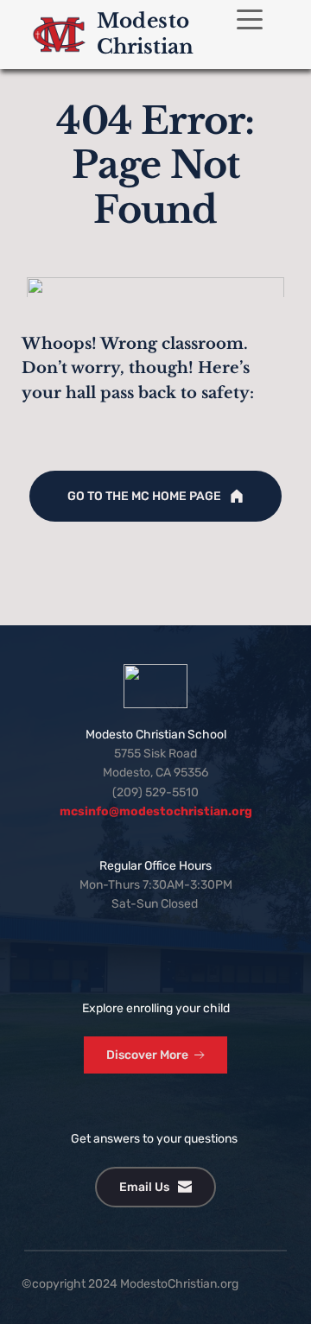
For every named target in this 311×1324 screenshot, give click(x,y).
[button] (250, 19)
